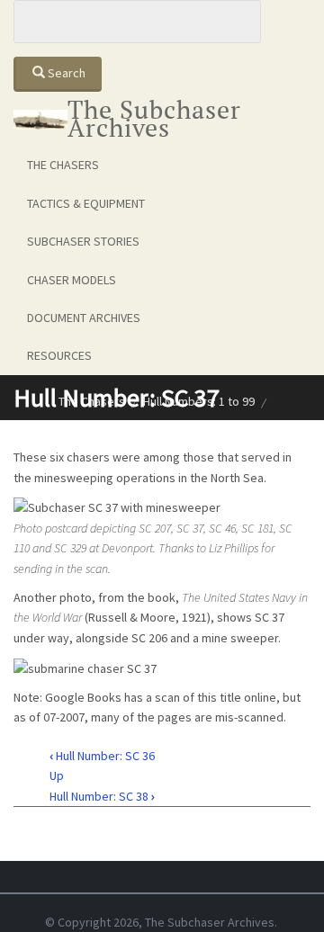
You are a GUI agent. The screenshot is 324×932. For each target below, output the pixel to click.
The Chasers (63, 165)
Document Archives (83, 317)
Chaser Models (71, 280)
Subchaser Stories (83, 241)
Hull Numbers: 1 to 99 (199, 401)
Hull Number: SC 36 (102, 756)
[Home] (41, 119)
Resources (59, 355)
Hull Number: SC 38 (102, 796)
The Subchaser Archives (154, 118)
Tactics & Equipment (86, 203)
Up (57, 775)
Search (65, 73)
